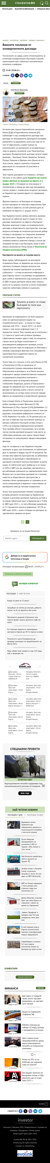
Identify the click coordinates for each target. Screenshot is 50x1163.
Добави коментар (25, 977)
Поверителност (30, 1127)
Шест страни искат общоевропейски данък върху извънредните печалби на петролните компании (33, 1043)
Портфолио (23, 1130)
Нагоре (41, 1104)
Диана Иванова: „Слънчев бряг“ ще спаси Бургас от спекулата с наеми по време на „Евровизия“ (31, 902)
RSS (21, 1127)
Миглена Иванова (19, 90)
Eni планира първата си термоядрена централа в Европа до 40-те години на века (25, 630)
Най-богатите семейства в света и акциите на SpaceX (31, 859)
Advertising (29, 1146)
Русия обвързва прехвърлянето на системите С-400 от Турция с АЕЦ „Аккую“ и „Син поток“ (30, 844)
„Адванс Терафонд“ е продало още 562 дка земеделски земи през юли (30, 916)
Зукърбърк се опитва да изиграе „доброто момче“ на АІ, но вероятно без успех (24, 609)
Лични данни (34, 1130)
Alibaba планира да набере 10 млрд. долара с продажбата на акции (33, 1027)
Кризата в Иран (43, 9)
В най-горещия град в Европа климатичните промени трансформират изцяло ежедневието (31, 931)
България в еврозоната (24, 9)
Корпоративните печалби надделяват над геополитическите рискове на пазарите (23, 784)
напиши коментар (28, 583)
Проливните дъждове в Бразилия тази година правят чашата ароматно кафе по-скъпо (24, 619)
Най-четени (24, 594)
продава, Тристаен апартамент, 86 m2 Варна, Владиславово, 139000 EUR (24, 717)
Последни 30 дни (35, 815)
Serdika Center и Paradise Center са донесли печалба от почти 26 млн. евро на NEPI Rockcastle (31, 872)
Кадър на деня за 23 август (18, 600)
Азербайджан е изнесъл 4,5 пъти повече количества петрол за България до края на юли (31, 945)
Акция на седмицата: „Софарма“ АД (31, 1013)
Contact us (20, 1146)
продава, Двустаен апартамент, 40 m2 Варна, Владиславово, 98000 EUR (24, 730)
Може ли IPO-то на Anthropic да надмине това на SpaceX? (32, 1062)
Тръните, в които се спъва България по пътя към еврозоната (31, 305)
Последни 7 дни (15, 815)
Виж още (25, 793)
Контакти (7, 1127)
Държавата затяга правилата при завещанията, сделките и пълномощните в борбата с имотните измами (31, 827)
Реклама (15, 1127)
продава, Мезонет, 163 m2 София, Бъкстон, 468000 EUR (33, 675)
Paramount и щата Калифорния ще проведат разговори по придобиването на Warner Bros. (24, 641)
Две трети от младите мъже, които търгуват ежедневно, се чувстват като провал (32, 1000)
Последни (11, 594)
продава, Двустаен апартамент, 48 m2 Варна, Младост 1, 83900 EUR (33, 702)
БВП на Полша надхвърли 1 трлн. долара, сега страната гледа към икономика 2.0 (31, 887)
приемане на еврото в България (18, 574)
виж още (41, 988)
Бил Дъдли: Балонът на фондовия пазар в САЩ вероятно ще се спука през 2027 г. (32, 1076)
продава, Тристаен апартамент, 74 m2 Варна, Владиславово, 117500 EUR (24, 690)
